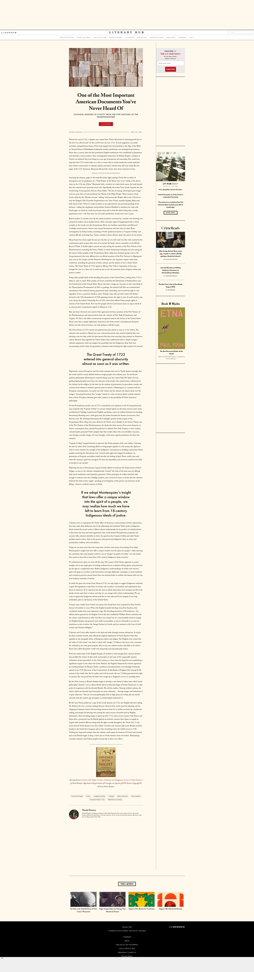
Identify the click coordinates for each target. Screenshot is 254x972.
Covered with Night (77, 796)
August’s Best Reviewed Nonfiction (141, 909)
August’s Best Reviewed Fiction (170, 909)
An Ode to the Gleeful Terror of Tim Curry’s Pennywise (83, 910)
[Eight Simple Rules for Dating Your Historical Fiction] (112, 905)
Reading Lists (142, 37)
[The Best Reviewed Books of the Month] (171, 328)
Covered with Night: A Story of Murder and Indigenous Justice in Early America (111, 780)
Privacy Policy (127, 956)
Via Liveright (106, 124)
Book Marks (171, 37)
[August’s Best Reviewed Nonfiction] (141, 905)
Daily (170, 183)
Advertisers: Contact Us (127, 952)
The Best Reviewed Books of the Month (171, 352)
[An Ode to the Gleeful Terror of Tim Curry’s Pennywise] (83, 905)
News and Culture (100, 37)
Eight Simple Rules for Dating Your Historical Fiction (112, 910)
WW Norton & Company (115, 799)
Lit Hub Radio (129, 37)
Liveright (111, 796)
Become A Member (116, 37)
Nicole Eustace (75, 132)
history (88, 796)
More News (170, 212)
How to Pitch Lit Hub (127, 948)
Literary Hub (127, 32)
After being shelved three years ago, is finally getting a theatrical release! (170, 253)
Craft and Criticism (67, 37)
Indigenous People (99, 796)
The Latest (127, 883)
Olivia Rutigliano (171, 259)
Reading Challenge (157, 37)
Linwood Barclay (172, 276)
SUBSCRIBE (170, 69)
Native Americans (122, 796)
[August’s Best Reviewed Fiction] (170, 905)
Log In (191, 37)
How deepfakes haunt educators (170, 189)
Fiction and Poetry (84, 37)
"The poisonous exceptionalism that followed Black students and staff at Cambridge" (170, 204)
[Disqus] (106, 844)
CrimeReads (182, 37)
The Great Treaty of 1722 (97, 799)
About (127, 941)
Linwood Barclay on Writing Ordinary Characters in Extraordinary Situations (171, 270)
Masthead (127, 937)
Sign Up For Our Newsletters (127, 944)
